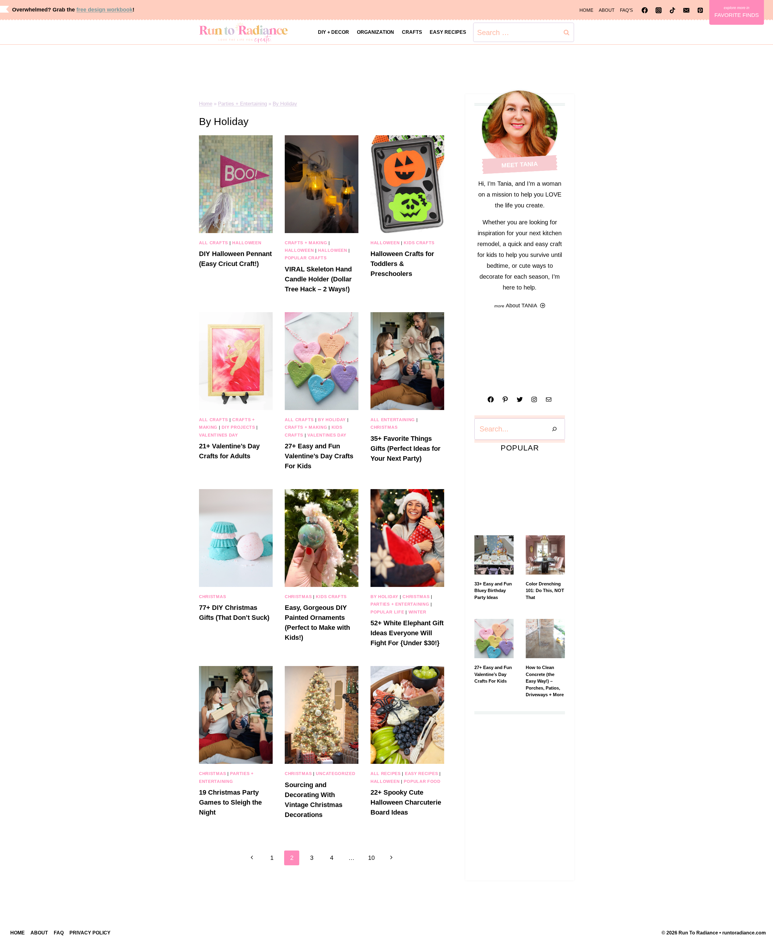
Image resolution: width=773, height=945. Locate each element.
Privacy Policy (90, 932)
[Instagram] (659, 10)
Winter (417, 612)
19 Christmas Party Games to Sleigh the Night (230, 802)
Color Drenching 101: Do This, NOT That (545, 590)
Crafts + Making (306, 242)
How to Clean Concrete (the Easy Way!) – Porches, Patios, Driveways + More (545, 681)
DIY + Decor (333, 32)
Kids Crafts (419, 242)
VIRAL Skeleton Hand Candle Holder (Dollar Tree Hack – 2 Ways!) (318, 279)
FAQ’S (626, 10)
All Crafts (213, 242)
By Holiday (285, 104)
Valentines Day (218, 435)
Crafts (412, 32)
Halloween (246, 242)
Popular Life (387, 612)
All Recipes (385, 773)
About (606, 10)
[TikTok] (672, 10)
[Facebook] (645, 10)
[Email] (686, 10)
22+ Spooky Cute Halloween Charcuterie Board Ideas (405, 802)
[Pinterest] (700, 10)
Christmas (383, 427)
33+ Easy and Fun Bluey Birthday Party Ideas (493, 590)
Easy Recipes (448, 32)
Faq (59, 932)
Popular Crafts (306, 257)
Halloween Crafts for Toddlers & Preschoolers (402, 263)
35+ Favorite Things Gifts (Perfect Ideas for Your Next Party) (405, 448)
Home (586, 10)
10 (371, 857)
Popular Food (422, 781)
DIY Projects (238, 427)
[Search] (554, 429)
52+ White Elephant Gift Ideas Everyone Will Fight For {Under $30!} (407, 633)
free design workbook (104, 10)
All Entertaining (392, 419)
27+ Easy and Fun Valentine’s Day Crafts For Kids (319, 456)
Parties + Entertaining (242, 104)
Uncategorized (335, 773)
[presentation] (236, 184)
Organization (375, 32)
